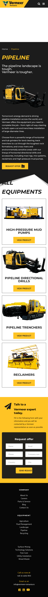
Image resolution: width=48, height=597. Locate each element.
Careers (24, 498)
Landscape (24, 527)
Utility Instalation (24, 556)
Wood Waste (24, 559)
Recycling (24, 533)
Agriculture (24, 521)
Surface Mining (24, 546)
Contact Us (24, 507)
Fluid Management (24, 524)
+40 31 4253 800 (24, 575)
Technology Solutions (24, 549)
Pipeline (24, 530)
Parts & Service (24, 501)
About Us (24, 495)
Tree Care (24, 552)
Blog (24, 504)
